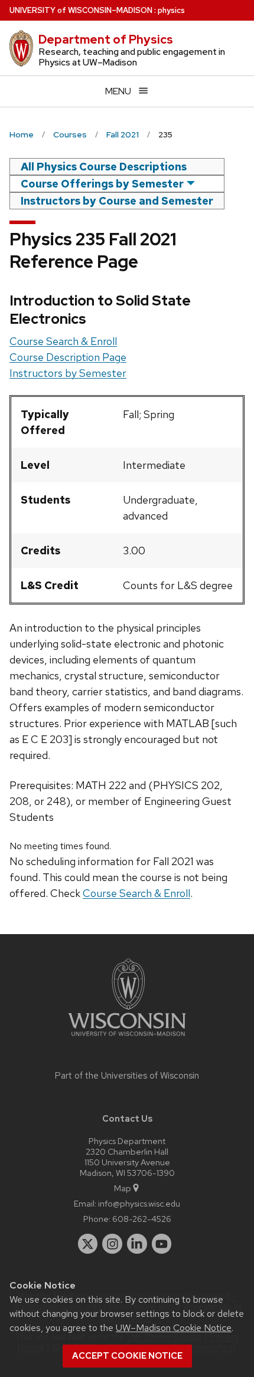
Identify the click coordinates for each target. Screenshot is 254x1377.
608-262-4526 (141, 1218)
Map (122, 1188)
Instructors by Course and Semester (117, 201)
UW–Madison (80, 10)
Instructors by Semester (67, 373)
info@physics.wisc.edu (139, 1203)
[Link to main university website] (127, 1038)
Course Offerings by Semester (102, 183)
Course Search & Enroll (63, 341)
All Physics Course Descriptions (104, 166)
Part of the (127, 1076)
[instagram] (112, 1244)
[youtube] (162, 1244)
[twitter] (88, 1244)
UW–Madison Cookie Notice (174, 1328)
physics (171, 10)
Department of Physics (105, 39)
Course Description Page (67, 357)
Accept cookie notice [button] (127, 1356)
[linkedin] (137, 1244)
